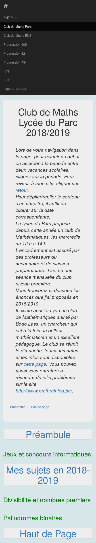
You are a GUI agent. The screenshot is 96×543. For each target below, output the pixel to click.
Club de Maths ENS (17, 35)
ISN (6, 80)
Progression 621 (15, 53)
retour (22, 189)
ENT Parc (10, 17)
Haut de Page (48, 533)
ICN (6, 71)
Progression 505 (15, 44)
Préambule (17, 407)
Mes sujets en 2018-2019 (48, 474)
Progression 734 (15, 62)
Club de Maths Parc (17, 26)
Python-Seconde (15, 89)
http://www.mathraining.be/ (44, 390)
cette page (35, 363)
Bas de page (40, 407)
